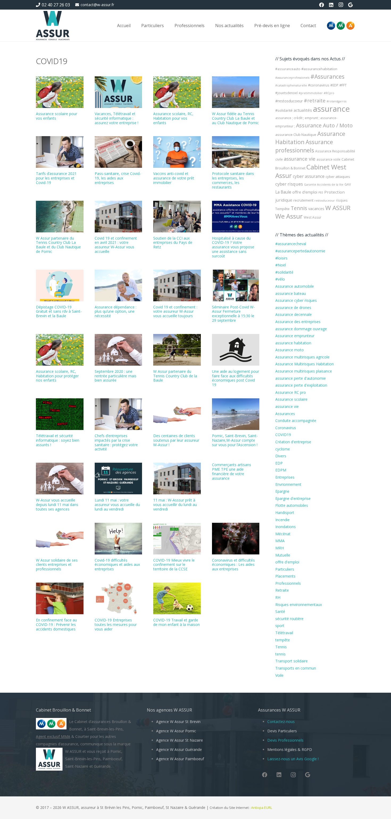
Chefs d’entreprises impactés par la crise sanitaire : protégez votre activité (116, 442)
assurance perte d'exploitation (301, 385)
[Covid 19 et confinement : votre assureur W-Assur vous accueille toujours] (177, 285)
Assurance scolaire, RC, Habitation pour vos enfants (173, 118)
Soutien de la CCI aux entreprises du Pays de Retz (172, 243)
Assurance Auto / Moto (324, 125)
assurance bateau (290, 293)
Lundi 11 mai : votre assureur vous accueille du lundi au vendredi (117, 505)
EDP (279, 463)
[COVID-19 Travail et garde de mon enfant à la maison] (177, 598)
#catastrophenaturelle (291, 85)
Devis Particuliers (282, 730)
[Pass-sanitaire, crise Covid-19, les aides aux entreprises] (118, 152)
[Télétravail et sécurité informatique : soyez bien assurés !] (60, 414)
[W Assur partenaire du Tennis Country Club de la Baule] (177, 350)
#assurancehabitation (319, 68)
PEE (320, 192)
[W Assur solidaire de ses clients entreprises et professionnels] (60, 538)
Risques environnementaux (298, 604)
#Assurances (327, 76)
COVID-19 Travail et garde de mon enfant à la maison (176, 622)
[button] (167, 25)
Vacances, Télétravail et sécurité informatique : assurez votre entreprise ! (116, 118)
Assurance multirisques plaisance (303, 371)
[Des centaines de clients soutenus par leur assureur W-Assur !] (177, 414)
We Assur (289, 216)
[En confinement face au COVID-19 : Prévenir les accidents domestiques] (60, 598)
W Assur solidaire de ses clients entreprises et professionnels (57, 565)
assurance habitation (293, 342)
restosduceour (324, 200)
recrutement (303, 200)
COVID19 (283, 434)
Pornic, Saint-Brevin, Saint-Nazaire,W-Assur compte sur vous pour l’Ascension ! (235, 440)
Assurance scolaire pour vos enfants (56, 116)
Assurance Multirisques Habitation (304, 363)
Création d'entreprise (293, 441)
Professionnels (288, 583)
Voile (279, 675)
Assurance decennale (293, 314)
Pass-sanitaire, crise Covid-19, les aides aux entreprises (118, 178)
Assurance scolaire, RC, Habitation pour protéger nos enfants (57, 376)
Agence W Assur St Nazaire (179, 740)
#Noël (280, 265)
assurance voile (328, 159)
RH (277, 597)
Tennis (299, 208)
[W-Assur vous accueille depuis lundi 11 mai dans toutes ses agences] (60, 478)
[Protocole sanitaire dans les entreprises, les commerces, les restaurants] (236, 152)
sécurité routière (289, 618)
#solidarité (284, 110)
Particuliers (284, 569)
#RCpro (329, 93)
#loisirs (281, 258)
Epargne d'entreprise (293, 498)
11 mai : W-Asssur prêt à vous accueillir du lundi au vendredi (175, 505)
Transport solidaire (291, 660)
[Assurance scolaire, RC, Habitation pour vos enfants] (177, 92)
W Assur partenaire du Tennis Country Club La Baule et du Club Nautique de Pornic (58, 245)
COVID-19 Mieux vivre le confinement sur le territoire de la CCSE (174, 565)
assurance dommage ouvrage (301, 328)
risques (342, 200)
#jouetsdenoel (286, 93)
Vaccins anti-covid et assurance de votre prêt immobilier (173, 178)
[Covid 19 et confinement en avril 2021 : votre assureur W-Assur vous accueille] (118, 216)
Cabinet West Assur (310, 171)
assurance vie (299, 158)
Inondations (285, 526)
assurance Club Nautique (295, 134)
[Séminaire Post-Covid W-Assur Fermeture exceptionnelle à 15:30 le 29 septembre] (236, 285)
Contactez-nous (281, 721)
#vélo (280, 279)
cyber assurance (309, 176)
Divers (280, 455)
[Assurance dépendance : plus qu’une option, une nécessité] (118, 285)
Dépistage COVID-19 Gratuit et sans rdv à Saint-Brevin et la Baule (59, 311)
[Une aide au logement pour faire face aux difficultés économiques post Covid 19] (236, 350)
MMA (280, 540)
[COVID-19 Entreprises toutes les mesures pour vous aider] (118, 598)
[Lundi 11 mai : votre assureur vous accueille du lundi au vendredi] (118, 478)
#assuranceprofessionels (292, 78)
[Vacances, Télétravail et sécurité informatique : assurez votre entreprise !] (118, 92)
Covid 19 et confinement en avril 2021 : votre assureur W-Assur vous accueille (116, 245)
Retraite (282, 590)
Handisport (284, 512)
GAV (347, 184)
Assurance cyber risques (296, 300)
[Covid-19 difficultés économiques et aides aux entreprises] (118, 538)
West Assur (312, 217)
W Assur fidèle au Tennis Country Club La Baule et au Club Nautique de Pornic (235, 118)
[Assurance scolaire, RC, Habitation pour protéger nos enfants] (60, 350)
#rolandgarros (336, 101)
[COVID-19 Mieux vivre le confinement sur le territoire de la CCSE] (177, 538)
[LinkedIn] (331, 5)
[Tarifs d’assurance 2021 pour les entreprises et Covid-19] (60, 152)
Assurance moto (289, 349)
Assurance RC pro (290, 392)
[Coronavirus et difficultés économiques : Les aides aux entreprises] (236, 538)
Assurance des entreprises (298, 321)
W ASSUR (338, 208)
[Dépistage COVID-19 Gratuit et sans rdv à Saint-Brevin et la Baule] (60, 285)
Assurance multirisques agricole (302, 357)
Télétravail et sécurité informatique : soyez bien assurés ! (57, 440)
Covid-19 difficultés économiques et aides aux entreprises (117, 565)
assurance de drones (293, 307)
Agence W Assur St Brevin (178, 721)
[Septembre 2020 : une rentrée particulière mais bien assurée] (118, 350)
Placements (285, 576)
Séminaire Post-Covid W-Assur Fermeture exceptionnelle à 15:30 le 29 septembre (233, 313)
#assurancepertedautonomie (300, 250)
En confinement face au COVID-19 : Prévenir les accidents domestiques (56, 624)
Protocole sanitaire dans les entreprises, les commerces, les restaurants (233, 180)
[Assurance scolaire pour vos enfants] (60, 92)
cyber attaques (338, 176)
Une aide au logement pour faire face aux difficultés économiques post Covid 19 (235, 378)
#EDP (334, 85)
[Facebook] (321, 5)
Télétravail (284, 632)
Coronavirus (285, 427)
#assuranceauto (287, 69)
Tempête (282, 208)
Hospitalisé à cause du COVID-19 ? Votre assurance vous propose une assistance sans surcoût (233, 247)
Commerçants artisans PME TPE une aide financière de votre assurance (231, 471)
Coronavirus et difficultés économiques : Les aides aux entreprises (233, 565)
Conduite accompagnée (295, 420)
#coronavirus (318, 85)
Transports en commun (295, 668)
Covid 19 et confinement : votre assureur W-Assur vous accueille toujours (175, 311)
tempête (282, 639)
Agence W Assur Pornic (176, 730)
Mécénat (282, 533)
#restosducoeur (289, 100)
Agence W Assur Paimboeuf (180, 758)
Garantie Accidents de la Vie (323, 184)
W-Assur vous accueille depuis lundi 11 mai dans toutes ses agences (57, 505)
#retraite (315, 100)
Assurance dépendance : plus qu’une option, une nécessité (115, 311)
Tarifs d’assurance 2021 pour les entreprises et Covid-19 (56, 178)
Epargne (282, 491)
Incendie (282, 519)
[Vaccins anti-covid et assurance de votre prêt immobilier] (177, 152)
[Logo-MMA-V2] (340, 25)
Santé (280, 611)
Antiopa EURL (262, 807)
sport (279, 625)
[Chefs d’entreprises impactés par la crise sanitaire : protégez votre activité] (118, 414)
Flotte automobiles (291, 505)
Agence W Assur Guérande (179, 749)
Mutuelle (282, 555)
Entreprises (284, 477)
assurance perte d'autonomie (300, 378)
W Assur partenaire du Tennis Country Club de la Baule (175, 376)
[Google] (350, 5)
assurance (331, 108)
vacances (316, 208)
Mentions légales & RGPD (289, 749)
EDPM (280, 470)
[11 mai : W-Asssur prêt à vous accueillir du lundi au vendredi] (177, 478)
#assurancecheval (290, 243)
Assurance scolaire (291, 399)
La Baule (283, 192)
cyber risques (289, 184)
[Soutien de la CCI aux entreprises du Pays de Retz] (177, 216)
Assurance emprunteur (294, 335)
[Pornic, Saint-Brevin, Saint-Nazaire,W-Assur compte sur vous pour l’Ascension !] (236, 414)
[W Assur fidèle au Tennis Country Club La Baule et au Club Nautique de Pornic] (236, 92)
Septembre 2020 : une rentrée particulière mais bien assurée (115, 376)
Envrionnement (288, 484)
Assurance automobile (294, 286)
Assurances (285, 413)
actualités (303, 110)
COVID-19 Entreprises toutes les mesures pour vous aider (116, 624)
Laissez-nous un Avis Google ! (293, 758)
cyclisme (282, 449)
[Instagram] (341, 5)
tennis (280, 654)
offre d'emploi (304, 192)
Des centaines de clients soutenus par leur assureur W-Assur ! (176, 440)
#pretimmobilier (311, 93)
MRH (279, 547)
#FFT (343, 85)
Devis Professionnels (285, 740)
